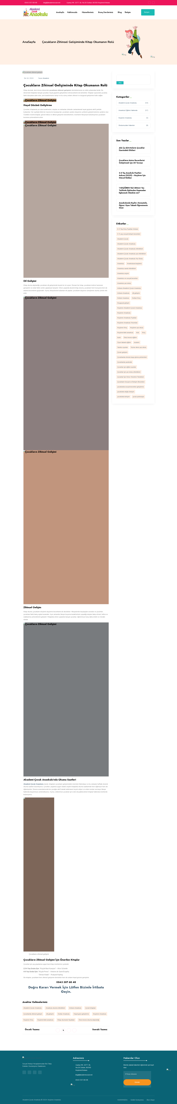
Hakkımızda (72, 12)
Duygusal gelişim (123, 303)
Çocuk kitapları (90, 1008)
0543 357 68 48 (81, 1080)
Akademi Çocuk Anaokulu (32, 1008)
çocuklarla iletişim (123, 397)
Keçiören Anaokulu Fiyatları (126, 318)
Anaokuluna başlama (134, 263)
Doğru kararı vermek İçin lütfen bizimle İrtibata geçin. (66, 989)
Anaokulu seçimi (123, 273)
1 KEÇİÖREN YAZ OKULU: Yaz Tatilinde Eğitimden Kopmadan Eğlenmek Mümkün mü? (132, 190)
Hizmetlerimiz (88, 12)
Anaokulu (120, 263)
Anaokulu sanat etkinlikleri (126, 268)
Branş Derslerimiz (105, 12)
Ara (120, 83)
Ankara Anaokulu (75, 1008)
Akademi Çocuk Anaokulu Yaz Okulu (130, 259)
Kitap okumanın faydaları (66, 1020)
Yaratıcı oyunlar (122, 347)
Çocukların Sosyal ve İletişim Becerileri (130, 382)
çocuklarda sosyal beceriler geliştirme (130, 387)
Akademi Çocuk (122, 239)
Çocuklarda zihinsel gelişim (32, 1014)
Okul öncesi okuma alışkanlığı (89, 1020)
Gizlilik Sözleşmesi (137, 1100)
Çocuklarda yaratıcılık (124, 362)
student (136, 342)
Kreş (143, 332)
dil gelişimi (50, 1014)
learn (119, 337)
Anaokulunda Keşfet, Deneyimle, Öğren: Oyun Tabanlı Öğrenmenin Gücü (133, 205)
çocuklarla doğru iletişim (125, 392)
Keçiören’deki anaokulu (45, 1020)
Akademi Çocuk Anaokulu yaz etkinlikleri (131, 254)
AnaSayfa (60, 12)
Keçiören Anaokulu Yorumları (127, 323)
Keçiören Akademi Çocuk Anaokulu (129, 308)
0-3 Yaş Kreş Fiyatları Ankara (127, 229)
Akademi (46, 78)
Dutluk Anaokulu (64, 1014)
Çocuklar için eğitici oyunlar (126, 367)
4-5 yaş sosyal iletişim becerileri (128, 234)
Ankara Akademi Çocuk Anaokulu (129, 288)
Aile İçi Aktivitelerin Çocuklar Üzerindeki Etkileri (132, 149)
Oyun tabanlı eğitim (124, 342)
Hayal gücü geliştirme (81, 1014)
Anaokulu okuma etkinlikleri (55, 1008)
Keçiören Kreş (28, 1020)
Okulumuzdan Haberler (127, 125)
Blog (120, 12)
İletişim (128, 12)
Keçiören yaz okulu (136, 328)
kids (137, 332)
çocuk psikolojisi (138, 397)
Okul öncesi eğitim (130, 337)
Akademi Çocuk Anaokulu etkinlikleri (130, 249)
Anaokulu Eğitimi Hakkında (128, 110)
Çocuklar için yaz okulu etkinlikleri (128, 372)
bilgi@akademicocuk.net (51, 3)
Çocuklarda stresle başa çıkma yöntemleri (132, 357)
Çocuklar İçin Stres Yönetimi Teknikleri (130, 377)
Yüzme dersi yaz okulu (138, 347)
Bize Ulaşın (151, 1100)
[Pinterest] (69, 1030)
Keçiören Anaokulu (99, 1014)
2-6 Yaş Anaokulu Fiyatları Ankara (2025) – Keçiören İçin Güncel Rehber (132, 175)
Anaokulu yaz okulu (124, 283)
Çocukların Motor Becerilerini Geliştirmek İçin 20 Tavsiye (132, 161)
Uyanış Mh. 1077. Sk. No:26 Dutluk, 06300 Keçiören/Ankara (88, 3)
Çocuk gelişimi (122, 352)
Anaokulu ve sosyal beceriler (127, 278)
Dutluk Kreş (136, 298)
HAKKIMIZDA (122, 1100)
